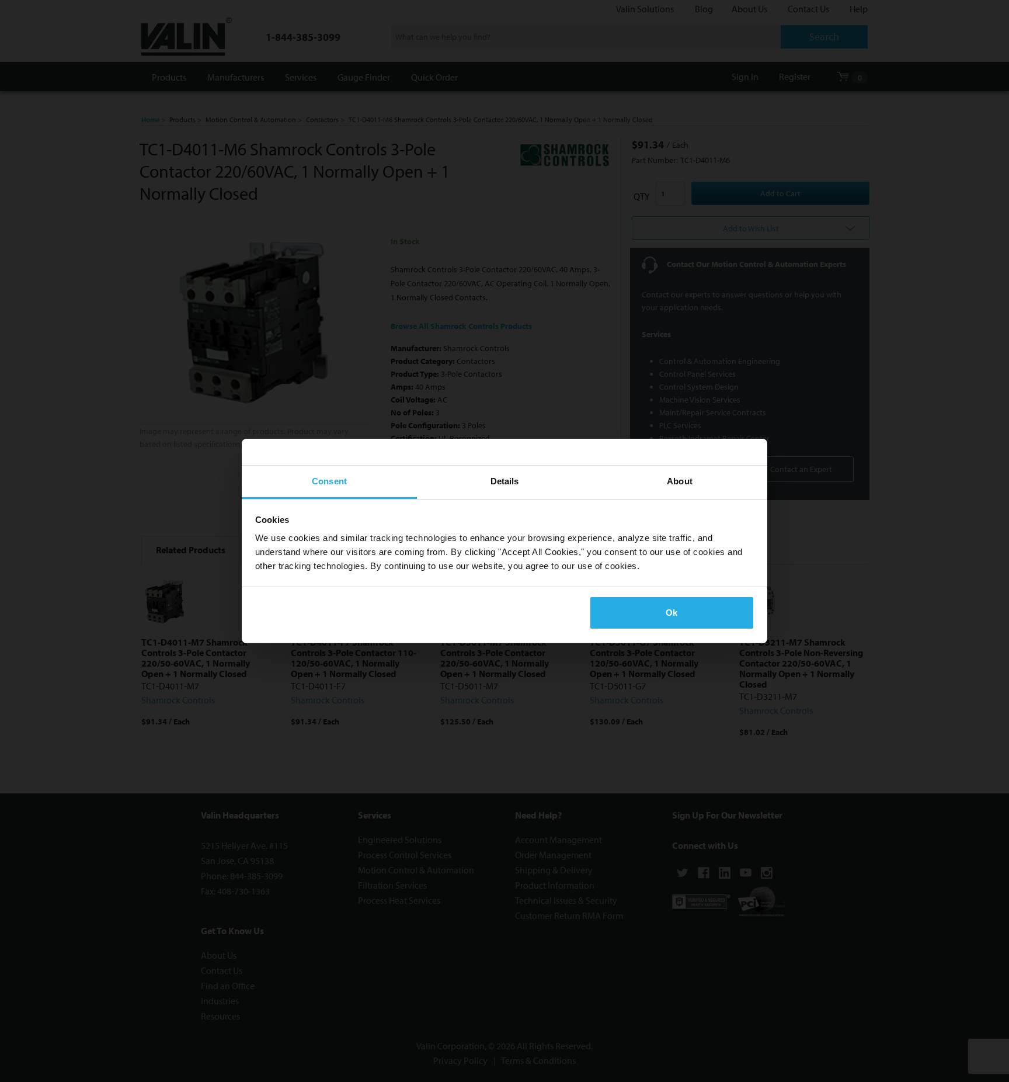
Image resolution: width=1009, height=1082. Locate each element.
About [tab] (680, 481)
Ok (671, 613)
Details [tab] (504, 481)
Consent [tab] (329, 481)
